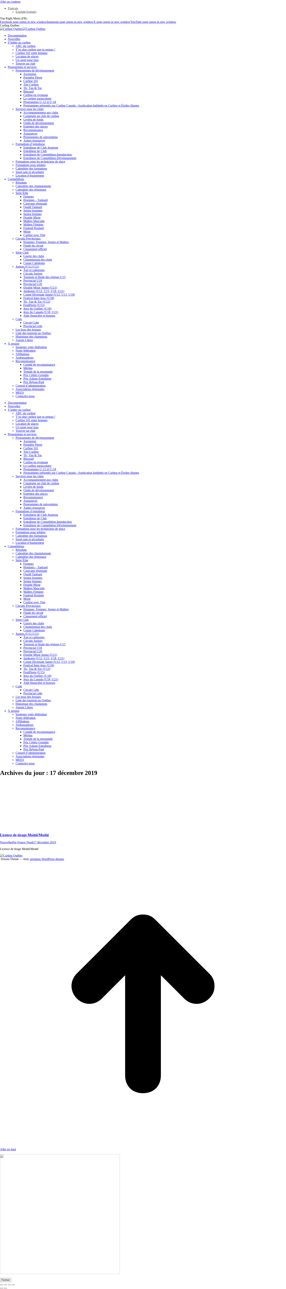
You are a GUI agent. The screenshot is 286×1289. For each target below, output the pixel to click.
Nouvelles (6, 842)
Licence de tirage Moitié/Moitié (24, 835)
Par (22, 842)
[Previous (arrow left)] (1, 1288)
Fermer (6, 1279)
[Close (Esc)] (1, 1284)
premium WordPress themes (47, 859)
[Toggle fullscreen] (9, 1284)
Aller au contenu (10, 1)
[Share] (5, 1284)
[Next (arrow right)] (5, 1288)
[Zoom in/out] (13, 1284)
